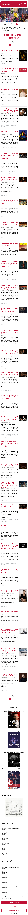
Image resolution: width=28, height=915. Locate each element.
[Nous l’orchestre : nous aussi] (23, 135)
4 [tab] (17, 24)
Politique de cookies (13, 913)
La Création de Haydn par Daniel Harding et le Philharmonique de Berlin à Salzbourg (9, 156)
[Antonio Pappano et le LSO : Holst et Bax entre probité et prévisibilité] (23, 112)
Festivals (9, 171)
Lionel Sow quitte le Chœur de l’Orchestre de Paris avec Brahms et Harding (9, 484)
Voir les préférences (14, 910)
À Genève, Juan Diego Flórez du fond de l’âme (9, 465)
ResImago (6, 796)
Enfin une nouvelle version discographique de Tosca (9, 244)
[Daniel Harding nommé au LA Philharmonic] (23, 93)
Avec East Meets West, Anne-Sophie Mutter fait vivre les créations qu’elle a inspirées (13, 885)
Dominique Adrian (6, 160)
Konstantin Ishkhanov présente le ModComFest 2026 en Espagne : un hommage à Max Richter (14, 752)
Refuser (14, 906)
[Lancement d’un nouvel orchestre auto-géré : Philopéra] (23, 70)
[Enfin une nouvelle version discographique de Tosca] (23, 247)
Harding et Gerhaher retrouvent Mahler (9, 505)
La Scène (14, 171)
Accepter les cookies (14, 902)
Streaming (6, 644)
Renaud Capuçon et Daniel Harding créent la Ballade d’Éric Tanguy (9, 287)
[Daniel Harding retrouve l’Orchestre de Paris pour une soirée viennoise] (23, 310)
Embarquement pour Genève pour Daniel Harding (9, 570)
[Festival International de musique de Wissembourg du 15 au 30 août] (14, 780)
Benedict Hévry (5, 113)
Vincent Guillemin (5, 205)
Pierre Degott (5, 246)
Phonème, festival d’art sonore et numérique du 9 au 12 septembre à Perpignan (14, 730)
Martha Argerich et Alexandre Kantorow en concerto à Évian (9, 374)
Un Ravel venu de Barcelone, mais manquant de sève (13, 880)
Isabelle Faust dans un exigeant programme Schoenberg (9, 650)
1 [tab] (8, 24)
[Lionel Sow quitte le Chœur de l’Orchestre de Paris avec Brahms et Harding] (23, 484)
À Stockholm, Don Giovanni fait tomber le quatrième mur (9, 630)
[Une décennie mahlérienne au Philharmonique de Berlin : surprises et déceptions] (23, 545)
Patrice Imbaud (5, 182)
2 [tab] (11, 24)
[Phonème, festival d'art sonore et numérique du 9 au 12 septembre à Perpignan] (14, 741)
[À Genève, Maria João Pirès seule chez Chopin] (23, 595)
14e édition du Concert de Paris (9, 51)
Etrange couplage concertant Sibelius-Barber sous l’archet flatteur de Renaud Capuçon (9, 264)
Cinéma (2, 147)
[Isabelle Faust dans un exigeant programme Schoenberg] (23, 652)
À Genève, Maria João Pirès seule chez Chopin (9, 591)
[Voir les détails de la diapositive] (14, 15)
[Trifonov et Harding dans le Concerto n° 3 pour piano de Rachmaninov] (23, 224)
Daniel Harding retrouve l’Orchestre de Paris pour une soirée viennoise (9, 309)
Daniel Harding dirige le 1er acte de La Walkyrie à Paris (9, 201)
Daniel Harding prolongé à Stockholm (9, 526)
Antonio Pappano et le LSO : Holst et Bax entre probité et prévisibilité (9, 110)
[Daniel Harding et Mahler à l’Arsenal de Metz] (23, 677)
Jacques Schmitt (5, 467)
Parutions (3, 126)
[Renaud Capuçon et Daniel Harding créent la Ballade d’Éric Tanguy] (23, 287)
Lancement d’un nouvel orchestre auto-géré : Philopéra (9, 69)
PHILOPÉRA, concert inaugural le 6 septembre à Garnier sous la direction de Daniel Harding (14, 711)
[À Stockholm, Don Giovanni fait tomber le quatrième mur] (23, 631)
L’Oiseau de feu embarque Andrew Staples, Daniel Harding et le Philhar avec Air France (9, 444)
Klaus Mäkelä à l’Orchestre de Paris (9, 612)
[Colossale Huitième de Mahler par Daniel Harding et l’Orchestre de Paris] (23, 351)
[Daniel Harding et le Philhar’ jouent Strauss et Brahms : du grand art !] (23, 179)
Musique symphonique (11, 125)
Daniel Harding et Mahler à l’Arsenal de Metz (9, 675)
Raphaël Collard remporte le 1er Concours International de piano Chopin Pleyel (11, 866)
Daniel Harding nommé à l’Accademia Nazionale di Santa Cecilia (9, 396)
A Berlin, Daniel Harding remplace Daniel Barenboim (9, 332)
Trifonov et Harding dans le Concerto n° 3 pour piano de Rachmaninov (9, 224)
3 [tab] (14, 24)
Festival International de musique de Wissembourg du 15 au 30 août (14, 769)
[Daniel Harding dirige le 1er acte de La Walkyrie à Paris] (23, 202)
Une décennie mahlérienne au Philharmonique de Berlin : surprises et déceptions (9, 546)
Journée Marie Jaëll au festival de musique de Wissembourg (12, 871)
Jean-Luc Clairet (5, 134)
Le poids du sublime (6, 876)
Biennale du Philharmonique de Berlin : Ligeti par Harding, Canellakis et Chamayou (9, 418)
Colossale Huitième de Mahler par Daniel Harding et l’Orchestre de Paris (9, 351)
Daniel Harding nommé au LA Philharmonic (9, 90)
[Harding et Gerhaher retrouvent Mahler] (23, 506)
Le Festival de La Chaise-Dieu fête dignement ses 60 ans (13, 890)
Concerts (3, 171)
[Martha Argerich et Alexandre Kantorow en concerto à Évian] (23, 374)
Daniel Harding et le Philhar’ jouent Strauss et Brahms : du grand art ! (9, 179)
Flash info (3, 63)
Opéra (9, 218)
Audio (2, 125)
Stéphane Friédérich (6, 550)
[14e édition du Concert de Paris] (23, 55)
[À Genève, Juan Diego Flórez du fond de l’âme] (23, 466)
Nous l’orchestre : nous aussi (9, 132)
